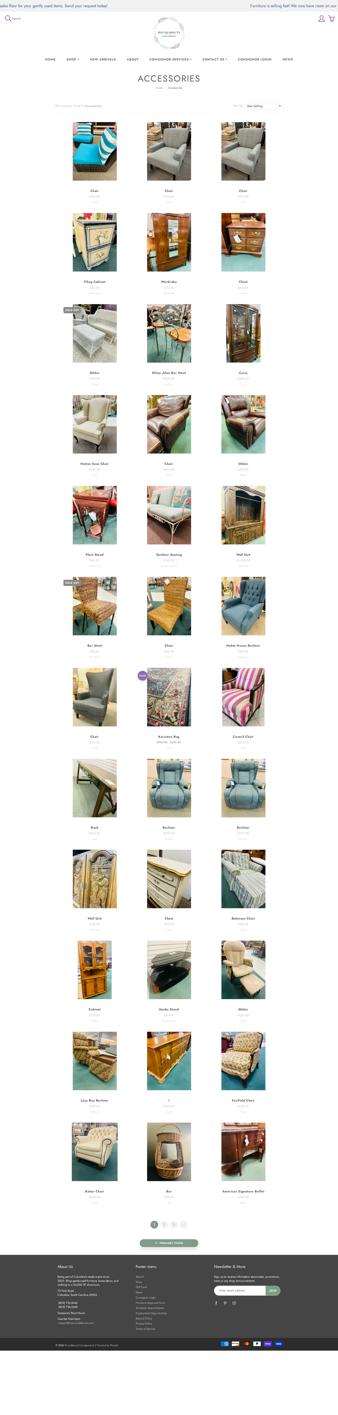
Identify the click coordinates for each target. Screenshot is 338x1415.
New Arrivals (103, 59)
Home (50, 59)
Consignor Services (169, 59)
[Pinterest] (225, 1303)
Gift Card (141, 1287)
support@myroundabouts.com (76, 1323)
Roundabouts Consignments (79, 1345)
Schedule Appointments (150, 1308)
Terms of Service (145, 1329)
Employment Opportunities (151, 1313)
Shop (72, 59)
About (133, 59)
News (287, 59)
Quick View (94, 151)
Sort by (238, 106)
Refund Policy (144, 1318)
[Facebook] (216, 1303)
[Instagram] (234, 1303)
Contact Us (214, 59)
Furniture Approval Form (150, 1303)
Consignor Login (255, 59)
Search (140, 1277)
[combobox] (264, 105)
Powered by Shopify (107, 1345)
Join (273, 1290)
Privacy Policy (144, 1323)
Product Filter (171, 1243)
